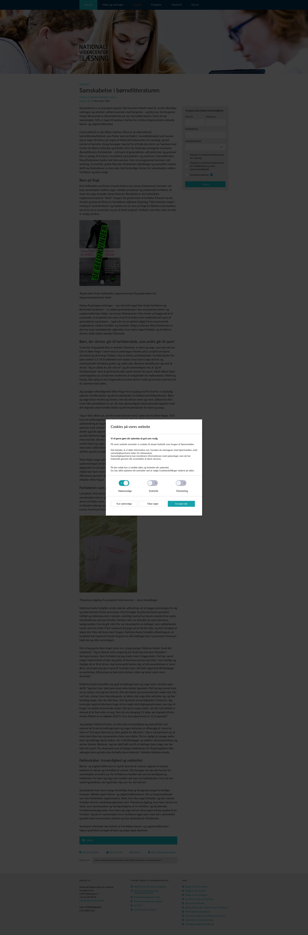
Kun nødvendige (124, 504)
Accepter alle (181, 504)
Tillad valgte (152, 504)
